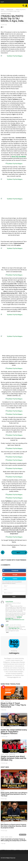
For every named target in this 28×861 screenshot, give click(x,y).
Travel (2, 701)
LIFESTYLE (3, 822)
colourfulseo (9, 601)
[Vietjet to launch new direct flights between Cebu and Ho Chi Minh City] (14, 746)
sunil (6, 625)
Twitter (15, 578)
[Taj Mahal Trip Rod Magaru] (14, 64)
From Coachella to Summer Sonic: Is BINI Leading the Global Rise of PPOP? (13, 839)
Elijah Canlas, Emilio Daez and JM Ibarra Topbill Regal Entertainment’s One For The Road (14, 794)
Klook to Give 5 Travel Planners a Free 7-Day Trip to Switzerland (13, 705)
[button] (23, 5)
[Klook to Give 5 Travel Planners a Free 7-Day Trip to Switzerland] (14, 693)
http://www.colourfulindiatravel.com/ (14, 619)
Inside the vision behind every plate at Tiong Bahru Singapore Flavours (14, 732)
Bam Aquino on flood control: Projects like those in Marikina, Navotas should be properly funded (13, 826)
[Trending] (3, 687)
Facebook (15, 570)
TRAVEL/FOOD (6, 13)
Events (2, 754)
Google (15, 574)
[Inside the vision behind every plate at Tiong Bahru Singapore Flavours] (14, 719)
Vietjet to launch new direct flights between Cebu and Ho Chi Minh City (13, 758)
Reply (7, 621)
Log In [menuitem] (2, 1)
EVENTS (2, 727)
